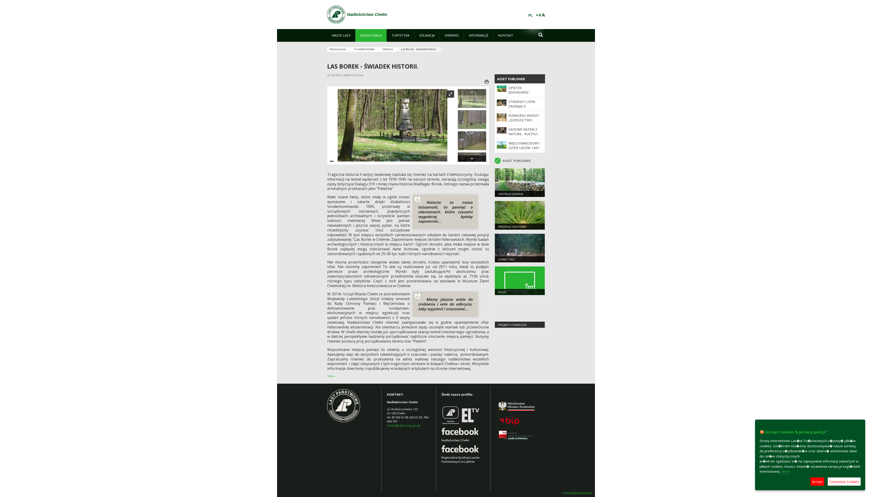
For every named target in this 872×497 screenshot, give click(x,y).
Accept (817, 481)
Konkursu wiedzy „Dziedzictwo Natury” (523, 120)
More (785, 471)
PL (530, 15)
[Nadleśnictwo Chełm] (336, 14)
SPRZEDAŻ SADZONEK (512, 227)
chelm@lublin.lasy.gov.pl (403, 425)
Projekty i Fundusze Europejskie (512, 327)
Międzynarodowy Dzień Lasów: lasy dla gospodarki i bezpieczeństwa (523, 150)
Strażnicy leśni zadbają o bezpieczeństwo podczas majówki (523, 108)
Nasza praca (338, 49)
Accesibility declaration (577, 493)
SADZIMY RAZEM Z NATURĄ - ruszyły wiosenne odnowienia (523, 136)
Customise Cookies (844, 481)
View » (331, 376)
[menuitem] (341, 35)
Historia (388, 49)
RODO (502, 292)
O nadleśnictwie (364, 49)
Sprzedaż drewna (510, 194)
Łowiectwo (506, 259)
